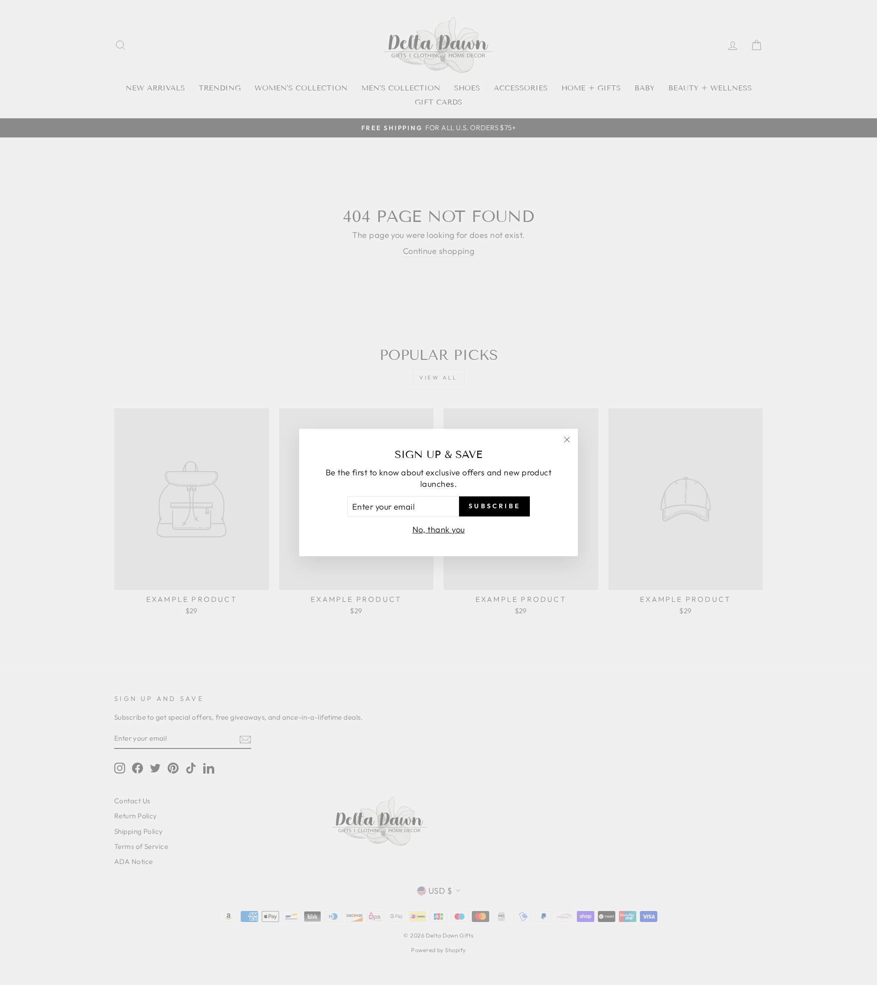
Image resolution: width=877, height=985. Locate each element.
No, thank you (438, 529)
